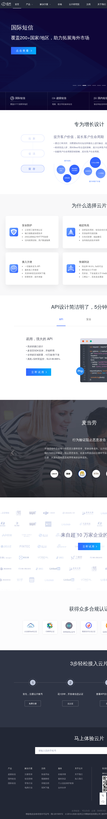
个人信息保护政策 (66, 783)
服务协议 (62, 778)
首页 (17, 4)
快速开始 (45, 774)
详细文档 (45, 783)
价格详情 (62, 774)
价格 (60, 4)
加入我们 (79, 778)
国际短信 (12, 783)
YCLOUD (86, 810)
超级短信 (12, 774)
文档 (88, 4)
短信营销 (28, 778)
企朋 (94, 810)
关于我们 (79, 774)
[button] (74, 85)
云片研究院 (74, 4)
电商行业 (28, 787)
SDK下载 (45, 787)
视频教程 (45, 778)
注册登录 (28, 774)
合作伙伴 (62, 787)
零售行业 (28, 783)
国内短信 (12, 778)
